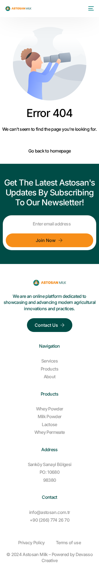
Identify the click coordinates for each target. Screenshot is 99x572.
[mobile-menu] (90, 8)
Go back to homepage (49, 151)
